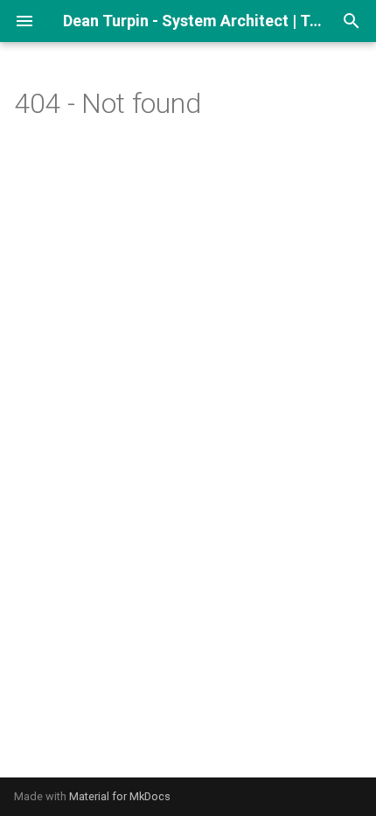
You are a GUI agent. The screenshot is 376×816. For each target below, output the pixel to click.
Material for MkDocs (120, 796)
